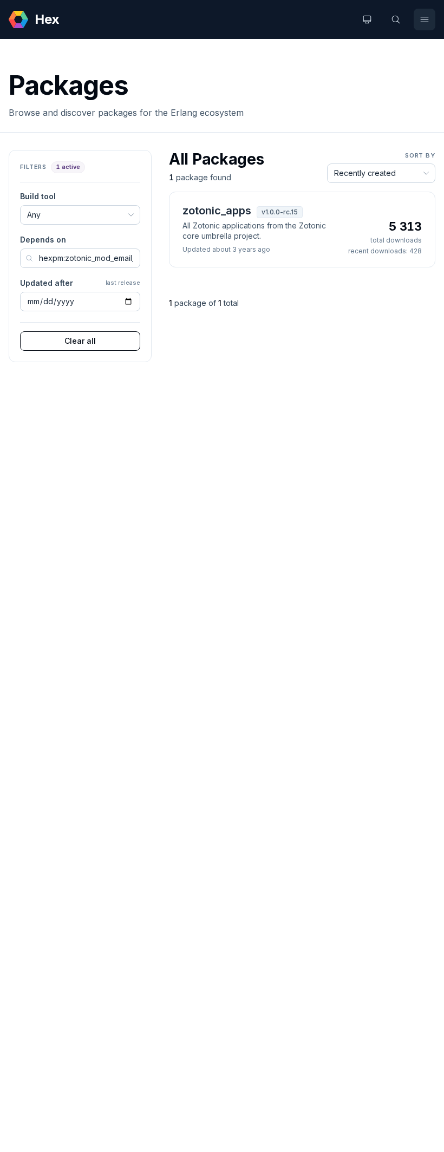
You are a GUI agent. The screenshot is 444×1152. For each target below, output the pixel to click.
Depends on (43, 239)
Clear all (80, 340)
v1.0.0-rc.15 (280, 212)
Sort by (420, 155)
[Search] (396, 19)
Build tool (38, 196)
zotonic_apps (216, 210)
